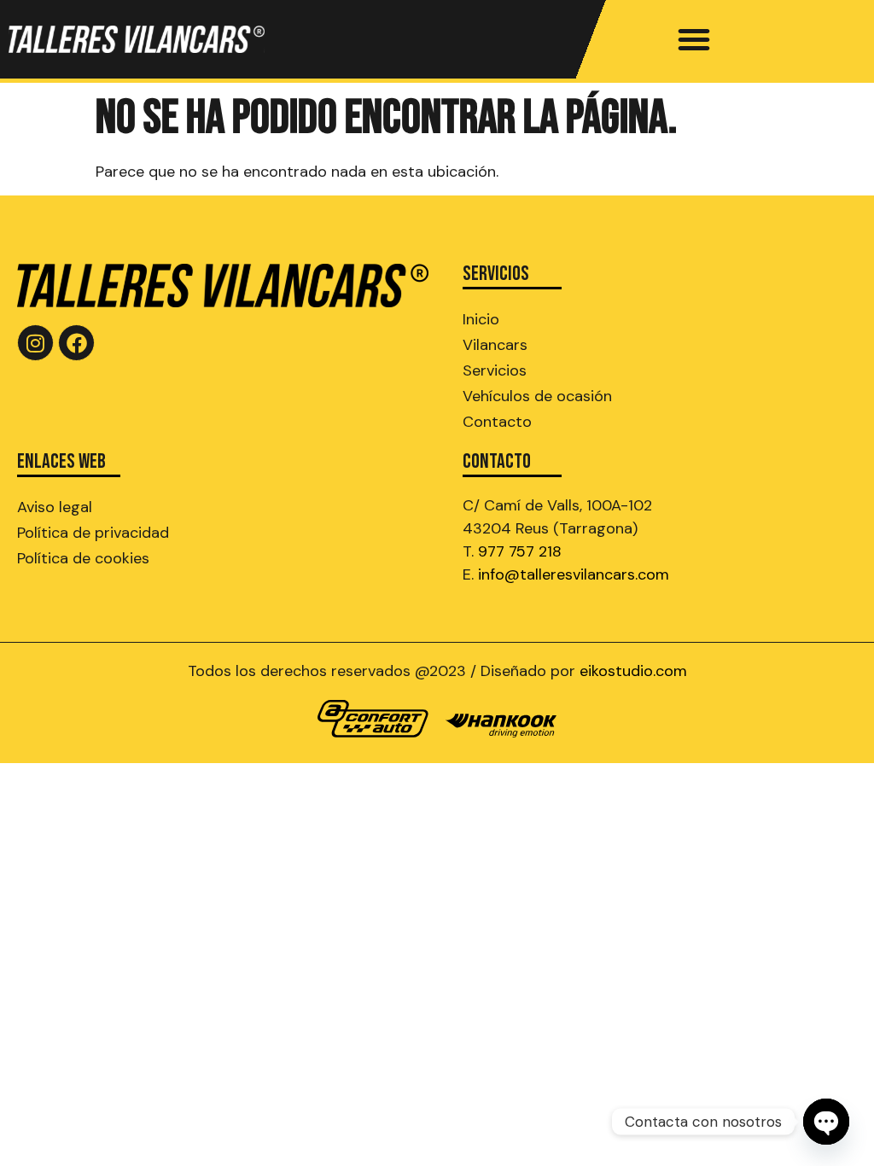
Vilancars (495, 345)
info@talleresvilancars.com (573, 574)
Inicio (481, 319)
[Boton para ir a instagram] (35, 342)
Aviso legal (54, 507)
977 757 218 (520, 551)
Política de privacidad (93, 532)
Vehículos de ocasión (537, 396)
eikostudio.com (633, 671)
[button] (694, 39)
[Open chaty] (826, 1122)
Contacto (497, 421)
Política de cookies (83, 558)
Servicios (495, 370)
